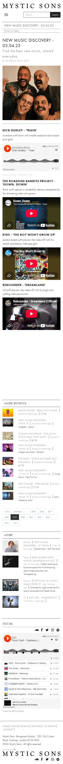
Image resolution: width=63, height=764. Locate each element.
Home (6, 726)
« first (7, 511)
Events (52, 726)
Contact (8, 729)
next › (7, 522)
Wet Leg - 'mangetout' (43, 597)
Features (36, 726)
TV (45, 726)
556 (42, 511)
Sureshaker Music (9, 175)
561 (31, 517)
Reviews (7, 30)
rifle (14, 749)
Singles (15, 30)
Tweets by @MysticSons (13, 710)
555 (33, 511)
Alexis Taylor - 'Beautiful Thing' (38, 410)
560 (23, 517)
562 (39, 517)
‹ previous (17, 511)
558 (7, 517)
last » (15, 522)
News (15, 726)
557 (50, 511)
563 (48, 517)
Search (55, 14)
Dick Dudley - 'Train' (25, 175)
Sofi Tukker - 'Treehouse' (33, 483)
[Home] (31, 5)
